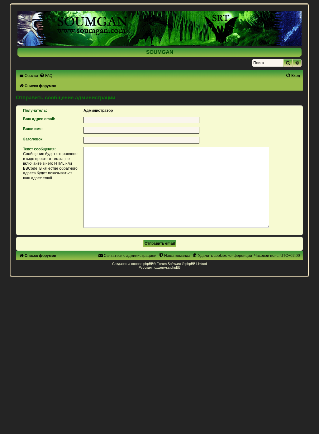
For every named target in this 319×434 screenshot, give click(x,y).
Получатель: (35, 110)
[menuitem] (46, 75)
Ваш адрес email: (39, 119)
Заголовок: (33, 139)
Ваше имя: (33, 129)
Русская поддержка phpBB (159, 267)
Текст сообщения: (39, 149)
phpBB (148, 264)
